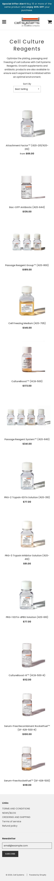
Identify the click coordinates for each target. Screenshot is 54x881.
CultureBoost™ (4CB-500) (27, 381)
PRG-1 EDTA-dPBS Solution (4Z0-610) (27, 617)
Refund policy (9, 825)
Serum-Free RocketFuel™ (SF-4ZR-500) (27, 780)
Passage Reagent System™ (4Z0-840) (27, 439)
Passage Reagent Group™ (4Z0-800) (27, 265)
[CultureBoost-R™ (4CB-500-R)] (27, 653)
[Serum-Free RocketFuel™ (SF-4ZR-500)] (27, 759)
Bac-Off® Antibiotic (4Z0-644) (27, 207)
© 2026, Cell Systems (15, 875)
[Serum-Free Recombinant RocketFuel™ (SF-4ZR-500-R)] (27, 704)
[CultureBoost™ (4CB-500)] (27, 359)
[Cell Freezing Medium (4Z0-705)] (27, 301)
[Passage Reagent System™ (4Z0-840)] (27, 417)
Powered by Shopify (37, 875)
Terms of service (11, 821)
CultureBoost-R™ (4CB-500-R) (27, 675)
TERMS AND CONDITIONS (16, 808)
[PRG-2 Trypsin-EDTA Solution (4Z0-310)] (27, 475)
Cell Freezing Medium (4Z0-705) (27, 323)
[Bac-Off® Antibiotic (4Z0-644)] (27, 185)
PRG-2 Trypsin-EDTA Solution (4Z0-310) (27, 497)
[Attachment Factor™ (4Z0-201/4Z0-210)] (27, 123)
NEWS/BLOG (9, 813)
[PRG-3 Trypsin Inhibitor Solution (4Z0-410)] (27, 533)
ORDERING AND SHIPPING (16, 817)
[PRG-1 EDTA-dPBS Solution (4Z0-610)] (27, 595)
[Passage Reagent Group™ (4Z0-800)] (27, 243)
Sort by (27, 84)
